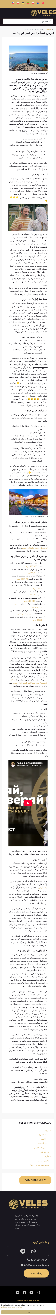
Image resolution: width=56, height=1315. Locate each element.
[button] (3, 1306)
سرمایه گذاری (40, 1147)
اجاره (47, 1156)
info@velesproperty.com (36, 1265)
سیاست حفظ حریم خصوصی (28, 1300)
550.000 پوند (31, 566)
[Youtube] (31, 1292)
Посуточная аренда (39, 1165)
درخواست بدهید (36, 1273)
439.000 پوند (29, 601)
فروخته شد (45, 1152)
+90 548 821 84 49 (40, 1260)
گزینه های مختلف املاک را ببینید (35, 548)
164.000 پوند (22, 579)
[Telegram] (22, 1251)
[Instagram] (38, 1292)
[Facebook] (24, 1292)
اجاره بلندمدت (43, 1160)
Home (48, 29)
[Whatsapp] (33, 1251)
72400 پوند (37, 588)
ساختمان (42, 1143)
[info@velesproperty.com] (22, 1265)
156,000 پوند (32, 572)
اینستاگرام (43, 887)
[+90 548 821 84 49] (28, 1260)
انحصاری (42, 1134)
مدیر (31, 1096)
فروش (46, 1130)
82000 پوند (37, 620)
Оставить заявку (35, 1180)
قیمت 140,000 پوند (24, 613)
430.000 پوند (31, 594)
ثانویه (43, 1139)
